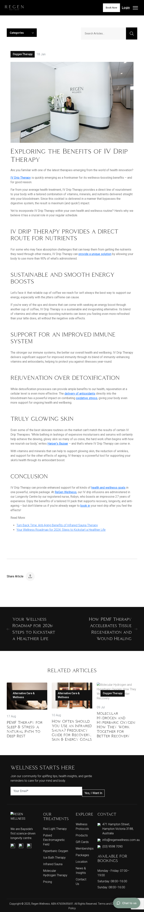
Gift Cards (82, 842)
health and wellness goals (108, 487)
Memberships (85, 848)
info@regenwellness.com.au (121, 840)
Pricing (47, 882)
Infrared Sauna (52, 864)
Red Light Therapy (55, 829)
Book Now (111, 7)
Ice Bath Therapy (54, 857)
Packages (82, 855)
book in (85, 505)
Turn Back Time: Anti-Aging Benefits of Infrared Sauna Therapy (57, 525)
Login (126, 7)
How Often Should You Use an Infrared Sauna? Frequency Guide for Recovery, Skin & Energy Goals (72, 730)
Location (81, 861)
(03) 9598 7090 (112, 846)
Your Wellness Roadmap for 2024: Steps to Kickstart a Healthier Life (61, 530)
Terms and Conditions (111, 903)
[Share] (30, 576)
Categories (17, 32)
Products (82, 835)
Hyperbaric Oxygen (55, 851)
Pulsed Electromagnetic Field (54, 840)
